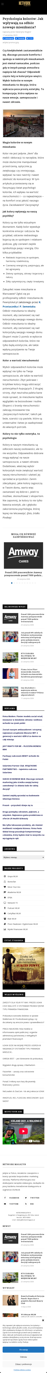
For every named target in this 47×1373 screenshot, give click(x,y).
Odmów (23, 1357)
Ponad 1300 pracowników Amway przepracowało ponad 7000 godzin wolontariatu (32, 618)
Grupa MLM (12, 876)
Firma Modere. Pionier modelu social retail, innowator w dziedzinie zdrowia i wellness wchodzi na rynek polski (23, 719)
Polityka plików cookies (22, 1370)
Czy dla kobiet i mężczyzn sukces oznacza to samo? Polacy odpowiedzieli (32, 691)
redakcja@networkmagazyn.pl (26, 1220)
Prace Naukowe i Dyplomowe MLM (22, 924)
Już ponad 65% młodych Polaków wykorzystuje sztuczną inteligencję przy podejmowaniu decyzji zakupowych (32, 637)
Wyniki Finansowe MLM (17, 929)
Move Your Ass (13, 887)
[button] (43, 1320)
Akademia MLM (14, 892)
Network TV (12, 903)
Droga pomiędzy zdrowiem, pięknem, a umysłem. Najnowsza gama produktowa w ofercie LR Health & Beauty (23, 815)
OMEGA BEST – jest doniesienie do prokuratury (23, 1058)
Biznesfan (11, 881)
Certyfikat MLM (14, 913)
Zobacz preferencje (23, 1364)
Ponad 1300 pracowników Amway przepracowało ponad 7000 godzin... (23, 574)
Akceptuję (23, 1350)
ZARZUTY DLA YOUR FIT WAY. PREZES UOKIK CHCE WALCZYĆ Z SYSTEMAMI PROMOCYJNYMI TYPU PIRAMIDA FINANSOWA (23, 1005)
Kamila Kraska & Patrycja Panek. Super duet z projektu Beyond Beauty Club (32, 1300)
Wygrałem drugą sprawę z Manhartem (19, 1065)
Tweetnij (20, 38)
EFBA (9, 897)
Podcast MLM (13, 908)
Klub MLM (11, 918)
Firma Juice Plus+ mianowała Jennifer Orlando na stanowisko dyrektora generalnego (31, 673)
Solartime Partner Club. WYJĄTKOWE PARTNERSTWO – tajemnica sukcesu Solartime (20, 769)
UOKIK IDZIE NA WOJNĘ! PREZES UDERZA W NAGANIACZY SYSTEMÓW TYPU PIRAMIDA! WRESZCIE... (22, 1048)
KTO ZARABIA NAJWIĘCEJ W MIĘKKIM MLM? (29, 655)
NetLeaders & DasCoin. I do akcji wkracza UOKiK (23, 1091)
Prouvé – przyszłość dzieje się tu (18, 805)
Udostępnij (9, 38)
